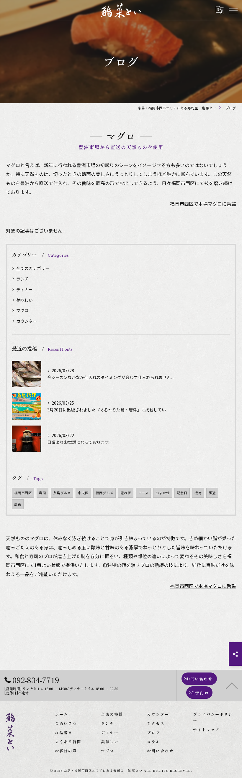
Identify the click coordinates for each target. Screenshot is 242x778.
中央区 (83, 492)
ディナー (24, 289)
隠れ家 (125, 492)
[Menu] (233, 10)
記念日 (182, 492)
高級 (17, 504)
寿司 (42, 492)
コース (143, 492)
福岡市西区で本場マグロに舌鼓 (203, 203)
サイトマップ (206, 729)
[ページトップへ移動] (232, 685)
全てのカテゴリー (32, 268)
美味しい (24, 300)
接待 (198, 492)
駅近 (212, 492)
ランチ (22, 279)
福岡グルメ (104, 492)
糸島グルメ (62, 492)
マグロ (22, 310)
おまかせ (163, 492)
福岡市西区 (23, 492)
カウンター (26, 321)
